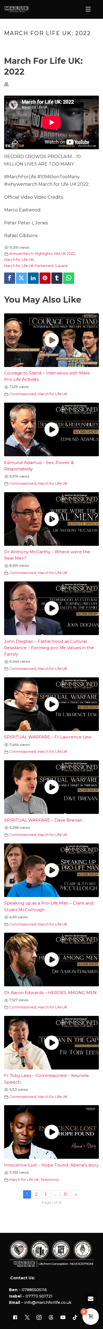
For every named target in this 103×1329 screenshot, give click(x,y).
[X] (27, 1318)
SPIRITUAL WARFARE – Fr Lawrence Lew (48, 737)
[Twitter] (21, 278)
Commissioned (22, 394)
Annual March (21, 253)
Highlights (43, 253)
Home (17, 45)
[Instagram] (39, 1318)
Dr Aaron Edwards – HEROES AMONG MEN (50, 992)
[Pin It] (45, 278)
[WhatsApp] (68, 278)
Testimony (50, 1180)
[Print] (9, 84)
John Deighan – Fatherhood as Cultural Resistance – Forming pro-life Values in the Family (49, 648)
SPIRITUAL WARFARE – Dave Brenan (43, 820)
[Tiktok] (75, 1318)
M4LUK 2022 (64, 253)
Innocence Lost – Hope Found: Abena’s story (51, 1165)
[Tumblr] (56, 278)
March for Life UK (19, 260)
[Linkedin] (33, 278)
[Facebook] (9, 278)
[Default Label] (51, 1318)
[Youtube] (63, 1318)
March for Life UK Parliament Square (36, 266)
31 (66, 1194)
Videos (33, 45)
